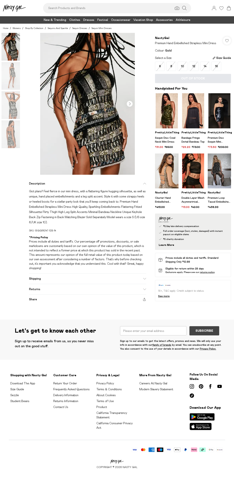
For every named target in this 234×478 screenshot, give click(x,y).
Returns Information (65, 401)
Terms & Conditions (109, 389)
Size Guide (17, 389)
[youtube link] (219, 386)
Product (101, 407)
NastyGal (162, 38)
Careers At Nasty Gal (153, 383)
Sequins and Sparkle (58, 28)
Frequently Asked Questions (71, 389)
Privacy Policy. (208, 348)
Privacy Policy (105, 383)
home (5, 28)
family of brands (161, 344)
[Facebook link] (210, 386)
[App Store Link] (202, 421)
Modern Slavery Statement (156, 389)
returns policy (207, 272)
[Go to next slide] (130, 104)
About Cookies (106, 395)
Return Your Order (65, 383)
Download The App (22, 383)
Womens (17, 28)
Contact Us (60, 407)
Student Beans (19, 401)
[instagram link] (192, 386)
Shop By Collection (34, 28)
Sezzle (14, 395)
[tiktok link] (192, 395)
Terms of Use (105, 401)
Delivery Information (65, 395)
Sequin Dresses (79, 28)
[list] (87, 104)
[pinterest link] (201, 386)
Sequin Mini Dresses (101, 28)
